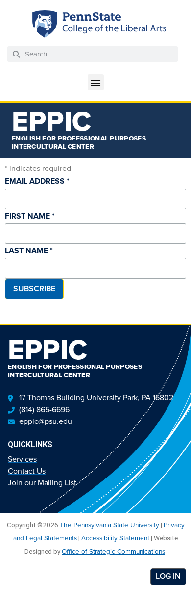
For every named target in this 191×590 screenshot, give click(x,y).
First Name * (30, 216)
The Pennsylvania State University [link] (109, 525)
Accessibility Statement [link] (115, 538)
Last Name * (29, 250)
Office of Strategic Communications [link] (113, 551)
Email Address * (37, 181)
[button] (96, 82)
